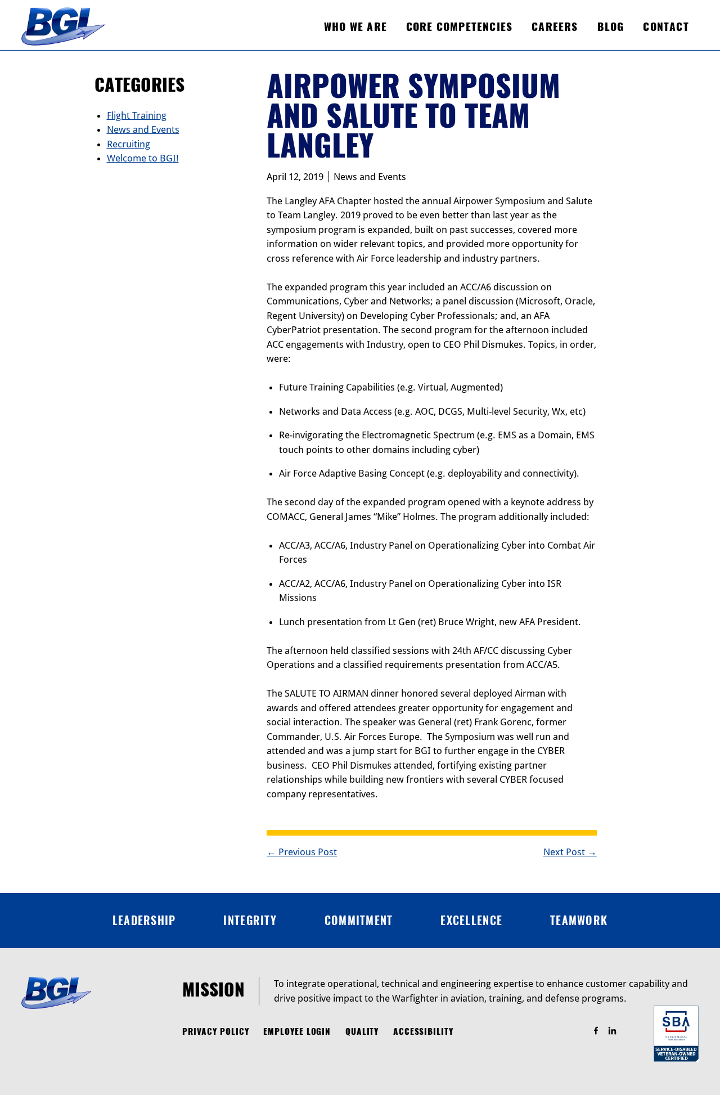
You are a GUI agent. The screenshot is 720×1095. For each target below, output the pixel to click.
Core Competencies (459, 26)
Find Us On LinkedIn (617, 1031)
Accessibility (423, 1031)
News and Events (370, 176)
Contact (665, 26)
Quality (362, 1031)
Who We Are (355, 26)
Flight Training (136, 115)
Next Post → (570, 852)
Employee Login (297, 1031)
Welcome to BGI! (143, 158)
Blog (610, 26)
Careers (555, 26)
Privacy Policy (215, 1031)
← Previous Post (302, 852)
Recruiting (128, 144)
